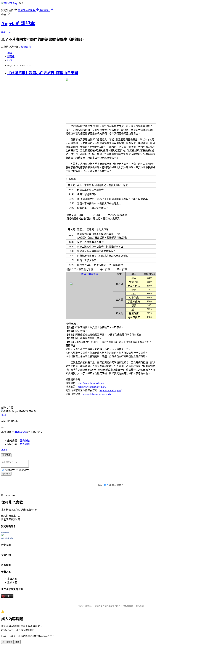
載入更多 (6, 455)
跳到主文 (6, 32)
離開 (17, 642)
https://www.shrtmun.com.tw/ (92, 386)
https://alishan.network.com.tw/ (97, 394)
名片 (9, 60)
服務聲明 (140, 606)
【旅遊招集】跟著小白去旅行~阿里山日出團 (42, 73)
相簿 (9, 53)
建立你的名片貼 (7, 538)
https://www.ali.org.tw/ (110, 390)
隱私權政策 (128, 606)
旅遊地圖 (25, 444)
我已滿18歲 (7, 642)
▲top (4, 449)
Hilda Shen (5, 533)
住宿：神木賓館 (89, 274)
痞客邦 (18, 432)
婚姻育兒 (26, 47)
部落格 (10, 56)
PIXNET (88, 606)
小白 (3, 415)
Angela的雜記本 (18, 23)
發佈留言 (6, 474)
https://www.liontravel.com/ (91, 383)
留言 (24, 432)
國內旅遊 (25, 440)
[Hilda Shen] (2, 535)
